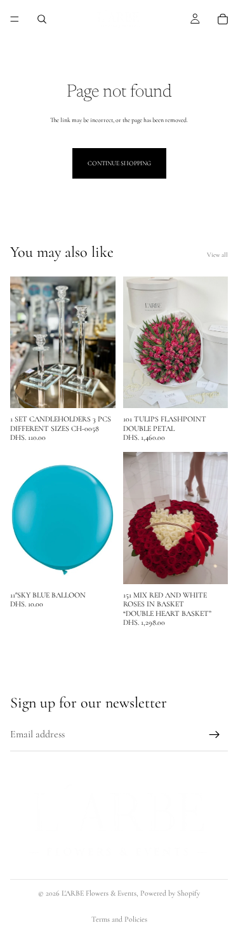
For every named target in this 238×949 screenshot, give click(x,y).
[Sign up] (214, 734)
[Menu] (14, 19)
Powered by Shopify (170, 893)
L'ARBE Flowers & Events (99, 893)
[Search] (42, 19)
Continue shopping (119, 163)
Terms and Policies (119, 919)
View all (217, 255)
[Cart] (223, 19)
